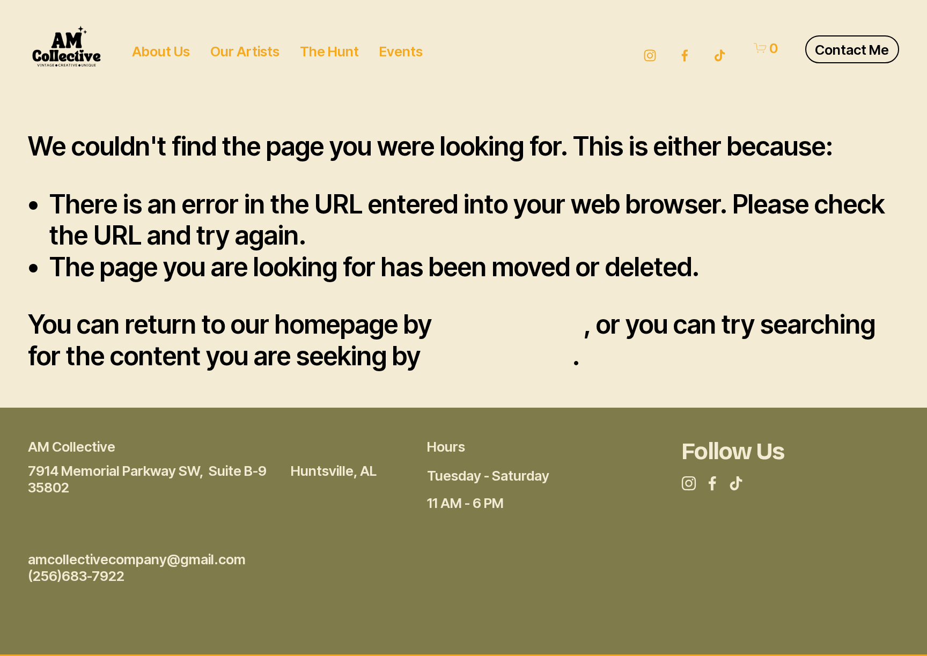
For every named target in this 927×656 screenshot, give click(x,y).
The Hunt (329, 51)
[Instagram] (650, 48)
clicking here (510, 324)
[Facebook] (685, 48)
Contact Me (852, 49)
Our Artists (244, 51)
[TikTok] (719, 48)
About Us (161, 51)
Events (401, 51)
